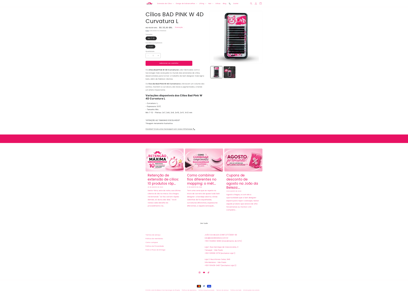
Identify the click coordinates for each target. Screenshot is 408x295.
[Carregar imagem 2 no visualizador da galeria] (229, 72)
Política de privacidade (206, 290)
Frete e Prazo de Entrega (155, 250)
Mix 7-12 (151, 38)
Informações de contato (251, 290)
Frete (147, 31)
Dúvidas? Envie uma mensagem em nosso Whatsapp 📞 (170, 129)
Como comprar (152, 242)
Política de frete (236, 290)
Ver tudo (204, 223)
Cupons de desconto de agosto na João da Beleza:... (242, 181)
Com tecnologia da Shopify (171, 290)
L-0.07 (150, 47)
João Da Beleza (156, 290)
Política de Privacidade (155, 246)
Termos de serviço (153, 235)
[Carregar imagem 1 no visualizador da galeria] (216, 72)
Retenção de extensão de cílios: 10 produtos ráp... (163, 179)
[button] (165, 3)
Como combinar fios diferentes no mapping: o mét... (201, 179)
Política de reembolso (154, 239)
